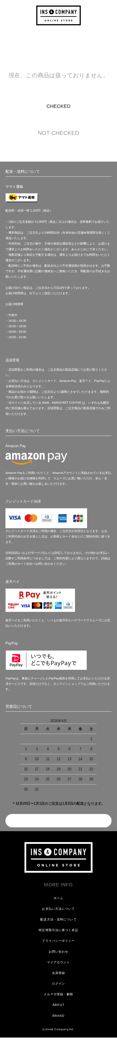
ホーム (58, 898)
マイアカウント (58, 962)
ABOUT (58, 1004)
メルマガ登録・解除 (58, 994)
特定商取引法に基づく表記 (58, 930)
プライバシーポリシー (58, 940)
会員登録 (58, 972)
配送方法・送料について (58, 919)
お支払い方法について (58, 908)
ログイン (58, 983)
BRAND (58, 1015)
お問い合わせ (59, 951)
